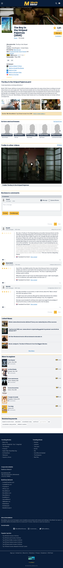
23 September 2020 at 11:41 (54, 288)
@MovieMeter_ (46, 528)
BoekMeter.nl (5, 497)
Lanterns (36, 444)
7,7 (20, 55)
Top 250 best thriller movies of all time (12, 540)
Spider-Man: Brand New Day (9, 450)
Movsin (8, 286)
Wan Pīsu (36, 457)
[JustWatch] (31, 562)
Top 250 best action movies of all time (12, 544)
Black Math (9, 263)
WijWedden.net (6, 501)
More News (31, 351)
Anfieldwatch (5, 505)
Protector (4, 448)
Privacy (37, 553)
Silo (35, 450)
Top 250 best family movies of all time (12, 542)
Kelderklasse (5, 503)
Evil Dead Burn (6, 453)
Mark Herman (17, 49)
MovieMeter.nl (6, 491)
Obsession (5, 455)
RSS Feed (50, 553)
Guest (8, 199)
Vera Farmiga (10, 53)
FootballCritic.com (7, 484)
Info (15, 21)
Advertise (31, 553)
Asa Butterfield (14, 51)
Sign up (12, 553)
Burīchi (35, 448)
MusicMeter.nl (6, 495)
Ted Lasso (36, 446)
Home (2, 7)
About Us (25, 553)
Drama (13, 7)
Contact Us (18, 553)
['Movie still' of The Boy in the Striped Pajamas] (10, 104)
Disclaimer (43, 553)
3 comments (58, 36)
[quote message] (60, 260)
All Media (59, 145)
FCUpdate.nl (5, 486)
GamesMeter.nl (6, 499)
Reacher (36, 442)
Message (45, 200)
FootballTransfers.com (8, 482)
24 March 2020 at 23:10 (55, 264)
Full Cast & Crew (57, 121)
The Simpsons (37, 455)
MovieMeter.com (6, 493)
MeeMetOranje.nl (6, 508)
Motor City (5, 442)
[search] (56, 3)
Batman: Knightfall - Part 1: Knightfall (11, 444)
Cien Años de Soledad (39, 453)
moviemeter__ (34, 528)
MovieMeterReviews (20, 528)
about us (47, 521)
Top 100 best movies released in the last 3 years (14, 546)
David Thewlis (22, 51)
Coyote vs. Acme (6, 457)
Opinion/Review (55, 200)
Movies (8, 7)
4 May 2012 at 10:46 (56, 229)
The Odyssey (5, 446)
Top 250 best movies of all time (10, 535)
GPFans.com (5, 488)
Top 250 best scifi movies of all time (11, 538)
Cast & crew (22, 21)
